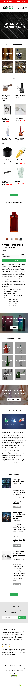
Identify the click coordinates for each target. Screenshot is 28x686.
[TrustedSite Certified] (14, 675)
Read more (17, 506)
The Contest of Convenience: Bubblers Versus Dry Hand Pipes (19, 554)
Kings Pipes (15, 681)
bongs (15, 501)
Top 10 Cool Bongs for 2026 (18, 480)
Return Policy (21, 668)
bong (20, 539)
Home (6, 665)
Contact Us (20, 665)
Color (3, 254)
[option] (7, 239)
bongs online (21, 501)
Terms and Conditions (9, 668)
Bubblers (15, 578)
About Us (12, 665)
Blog (18, 673)
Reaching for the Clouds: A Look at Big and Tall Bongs (19, 515)
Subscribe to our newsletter (14, 607)
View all (14, 195)
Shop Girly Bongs (14, 399)
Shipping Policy (18, 670)
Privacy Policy (9, 670)
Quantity (22, 254)
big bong (15, 539)
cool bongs (16, 502)
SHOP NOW (14, 327)
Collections (12, 673)
